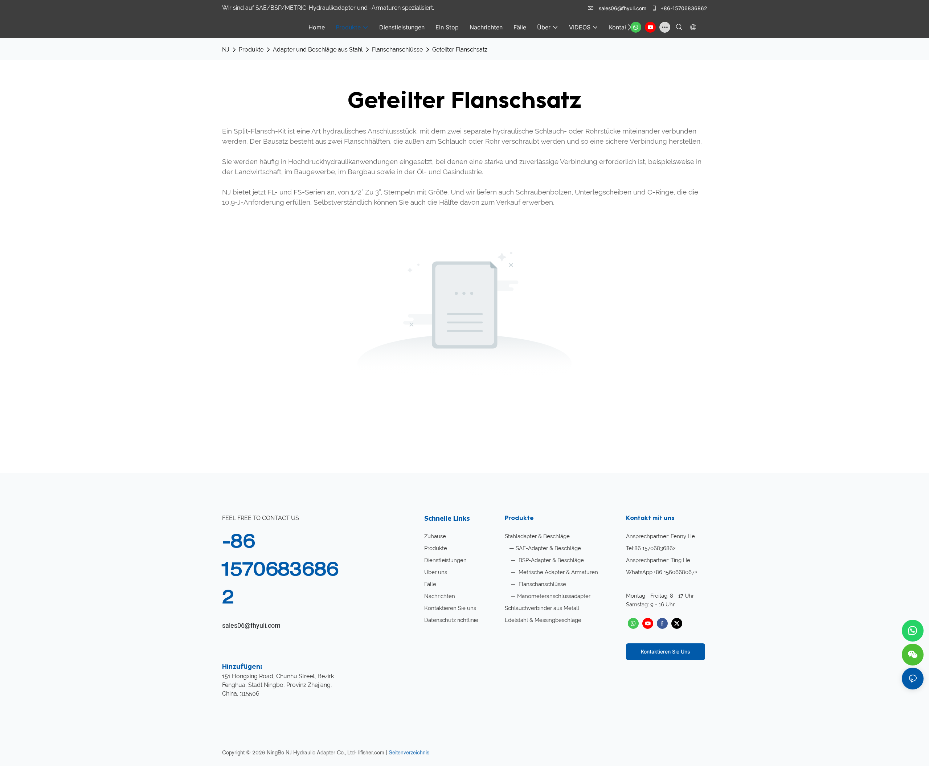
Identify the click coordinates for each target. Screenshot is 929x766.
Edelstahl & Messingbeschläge (543, 620)
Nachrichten (439, 596)
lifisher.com (372, 752)
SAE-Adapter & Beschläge (548, 548)
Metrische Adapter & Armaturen (557, 572)
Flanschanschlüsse (397, 49)
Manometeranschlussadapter (553, 596)
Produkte (251, 49)
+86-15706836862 (683, 8)
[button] (629, 27)
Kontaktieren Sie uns (450, 608)
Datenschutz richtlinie (451, 620)
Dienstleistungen (445, 560)
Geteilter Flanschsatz (459, 49)
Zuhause (435, 536)
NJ (225, 49)
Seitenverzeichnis (409, 752)
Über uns (435, 572)
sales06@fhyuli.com (622, 8)
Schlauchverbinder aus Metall (542, 608)
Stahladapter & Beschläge (537, 536)
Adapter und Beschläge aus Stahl (318, 49)
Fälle (430, 584)
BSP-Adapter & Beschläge (550, 560)
